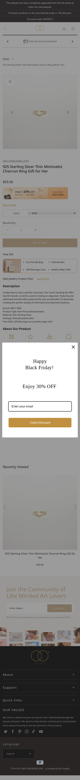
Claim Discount (40, 422)
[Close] (73, 347)
